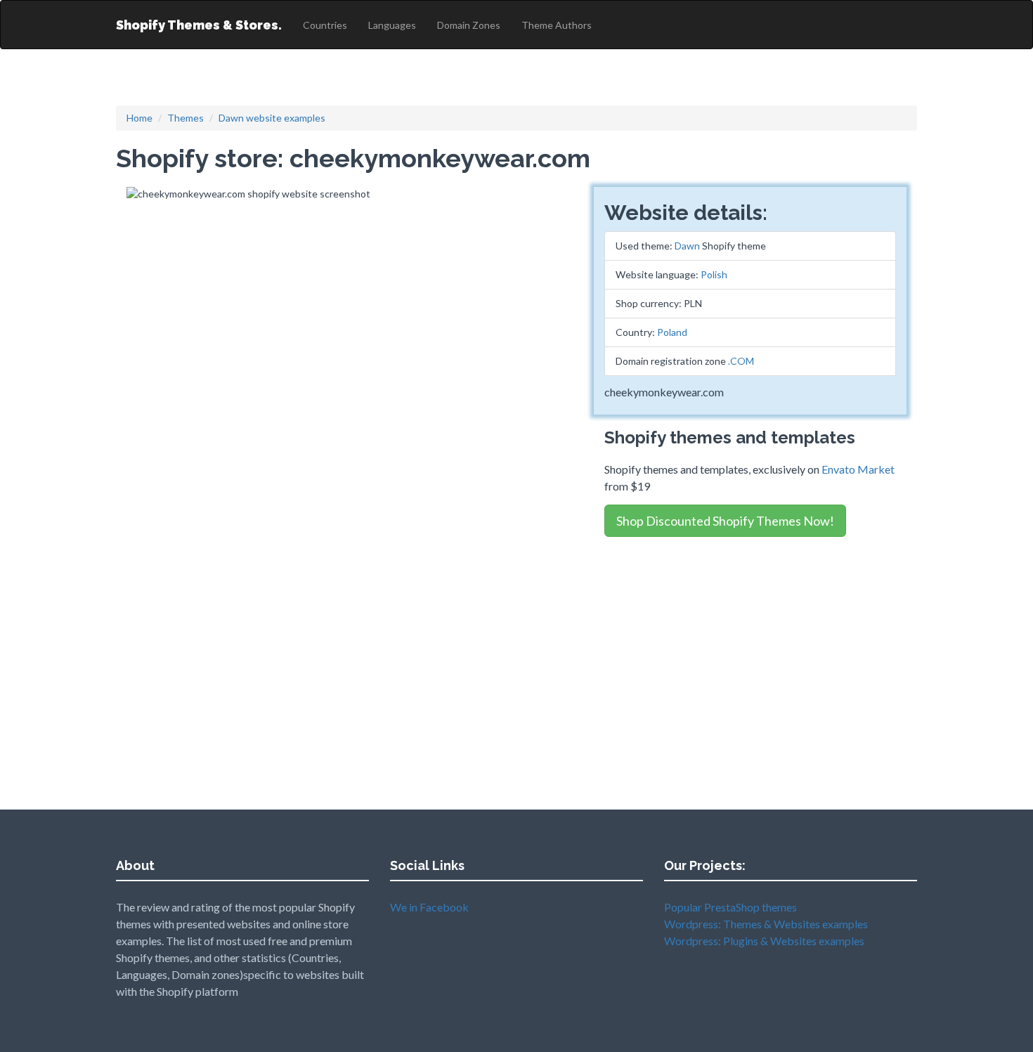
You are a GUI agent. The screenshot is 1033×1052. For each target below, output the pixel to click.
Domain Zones (468, 25)
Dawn (687, 246)
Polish (714, 274)
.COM (741, 361)
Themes (185, 118)
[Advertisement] (750, 645)
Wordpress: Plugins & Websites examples (764, 940)
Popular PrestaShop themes (730, 907)
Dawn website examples (272, 118)
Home (139, 118)
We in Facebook (429, 907)
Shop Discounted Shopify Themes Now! (725, 520)
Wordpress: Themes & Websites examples (766, 923)
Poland (672, 332)
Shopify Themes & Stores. (199, 25)
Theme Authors (556, 25)
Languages (392, 25)
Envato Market (858, 469)
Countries (325, 25)
